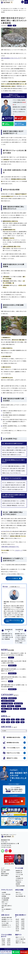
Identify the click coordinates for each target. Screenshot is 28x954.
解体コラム (18, 892)
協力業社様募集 (5, 898)
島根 (3, 722)
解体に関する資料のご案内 (7, 906)
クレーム (18, 706)
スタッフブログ (19, 894)
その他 (3, 711)
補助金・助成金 (18, 703)
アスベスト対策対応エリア (6, 935)
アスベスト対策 (19, 874)
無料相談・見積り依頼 (7, 917)
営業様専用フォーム (6, 925)
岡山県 (17, 919)
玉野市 (22, 921)
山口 (18, 719)
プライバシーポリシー (6, 927)
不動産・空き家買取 (20, 886)
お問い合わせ (5, 915)
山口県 (22, 927)
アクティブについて (7, 890)
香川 (18, 722)
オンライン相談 (5, 923)
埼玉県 (17, 930)
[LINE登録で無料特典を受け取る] (14, 811)
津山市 (17, 923)
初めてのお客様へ (5, 870)
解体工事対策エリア (20, 916)
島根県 (17, 927)
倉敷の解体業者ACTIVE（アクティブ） (10, 58)
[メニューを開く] (26, 2)
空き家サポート (19, 880)
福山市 (17, 925)
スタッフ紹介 (4, 903)
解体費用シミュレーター (7, 919)
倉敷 (3, 719)
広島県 (22, 923)
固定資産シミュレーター (7, 921)
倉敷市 (22, 919)
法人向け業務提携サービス (7, 910)
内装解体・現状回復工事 (8, 701)
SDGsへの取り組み (6, 894)
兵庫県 (22, 928)
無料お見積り (4, 875)
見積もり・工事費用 (6, 709)
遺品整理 (18, 884)
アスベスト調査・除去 (7, 703)
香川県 (17, 928)
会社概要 (4, 892)
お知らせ (23, 709)
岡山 (22, 719)
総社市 (17, 921)
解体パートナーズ (20, 937)
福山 (13, 722)
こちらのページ (18, 550)
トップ (2, 868)
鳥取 (22, 722)
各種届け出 (10, 706)
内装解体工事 (19, 872)
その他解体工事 (19, 878)
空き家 (3, 706)
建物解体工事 (12, 698)
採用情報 (4, 896)
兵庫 (8, 719)
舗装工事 (4, 698)
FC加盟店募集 (5, 900)
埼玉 (13, 719)
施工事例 (16, 709)
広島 (8, 722)
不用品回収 (18, 882)
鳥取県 (22, 925)
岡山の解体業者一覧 (20, 896)
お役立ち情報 (19, 890)
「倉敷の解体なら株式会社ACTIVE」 (10, 546)
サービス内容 (19, 868)
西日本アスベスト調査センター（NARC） (21, 941)
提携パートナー (5, 902)
